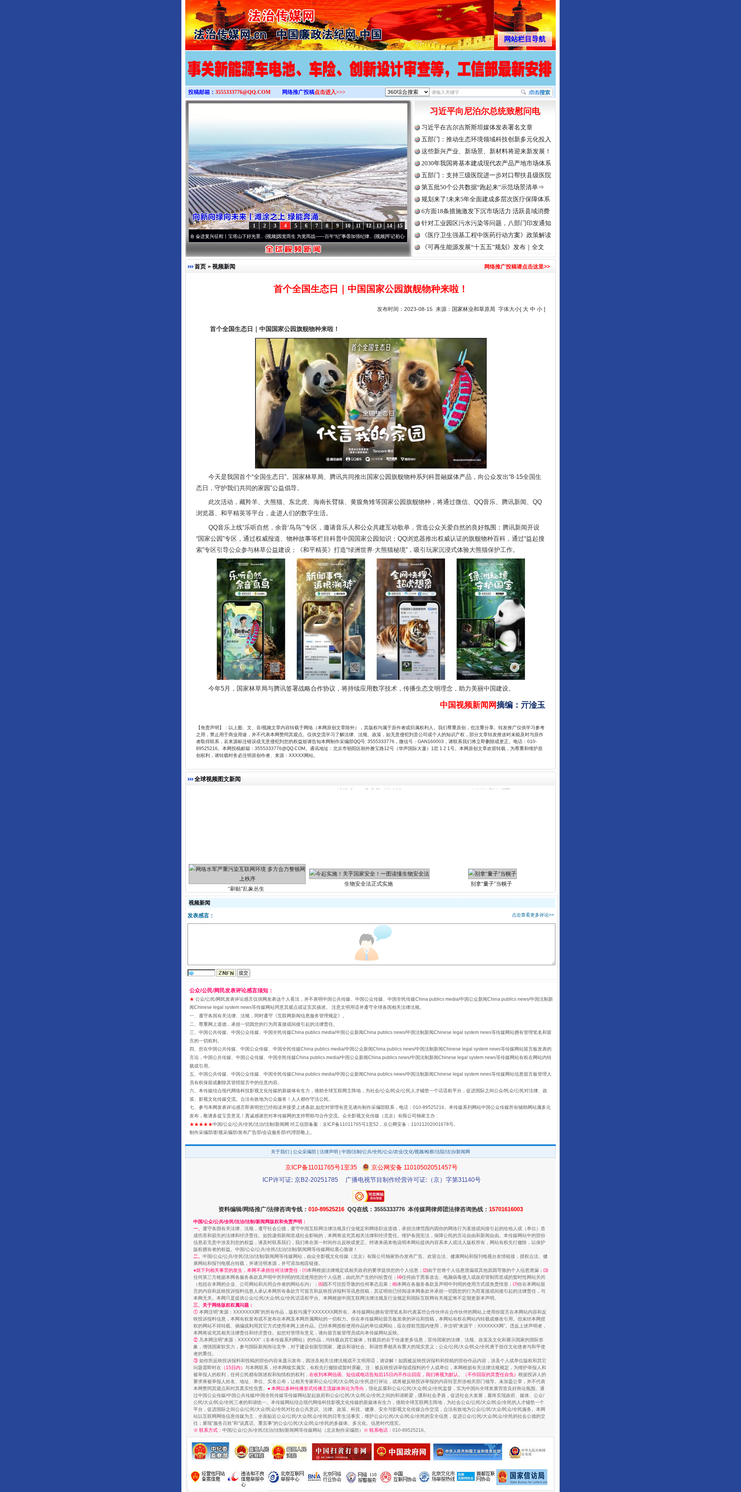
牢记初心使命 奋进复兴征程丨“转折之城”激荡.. (377, 236)
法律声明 (329, 1151)
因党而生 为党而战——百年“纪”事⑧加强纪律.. (268, 236)
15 (400, 226)
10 (347, 226)
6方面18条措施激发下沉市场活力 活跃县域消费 (485, 211)
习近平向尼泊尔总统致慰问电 (485, 111)
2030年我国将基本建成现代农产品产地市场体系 (486, 163)
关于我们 (280, 1151)
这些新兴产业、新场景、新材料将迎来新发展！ (486, 151)
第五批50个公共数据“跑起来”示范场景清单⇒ (482, 187)
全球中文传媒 (249, 22)
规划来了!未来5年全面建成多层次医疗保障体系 (485, 199)
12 (368, 226)
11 (358, 226)
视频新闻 (223, 266)
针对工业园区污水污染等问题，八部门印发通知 (486, 223)
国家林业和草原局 (473, 309)
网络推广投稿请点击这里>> (517, 266)
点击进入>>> (330, 92)
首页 (200, 266)
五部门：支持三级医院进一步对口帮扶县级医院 (486, 175)
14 (389, 226)
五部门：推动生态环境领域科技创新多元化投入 (486, 139)
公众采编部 (304, 1151)
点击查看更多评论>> (533, 915)
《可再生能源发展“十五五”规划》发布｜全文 (482, 247)
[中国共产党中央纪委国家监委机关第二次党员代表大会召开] (370, 76)
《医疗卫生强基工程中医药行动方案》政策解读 (486, 235)
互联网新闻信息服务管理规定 (307, 1015)
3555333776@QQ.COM (243, 92)
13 (379, 226)
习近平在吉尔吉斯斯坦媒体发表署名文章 (477, 127)
